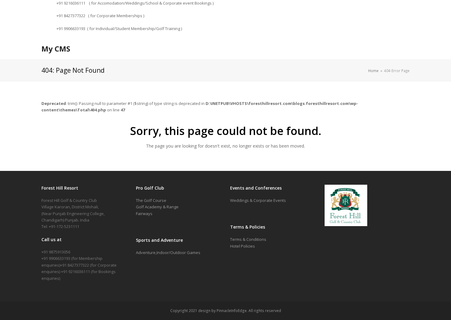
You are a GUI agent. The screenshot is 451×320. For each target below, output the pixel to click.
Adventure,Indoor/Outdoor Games (168, 252)
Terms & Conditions (248, 239)
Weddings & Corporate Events (258, 200)
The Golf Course (151, 200)
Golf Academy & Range (157, 207)
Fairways (144, 213)
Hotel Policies (242, 246)
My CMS (55, 49)
